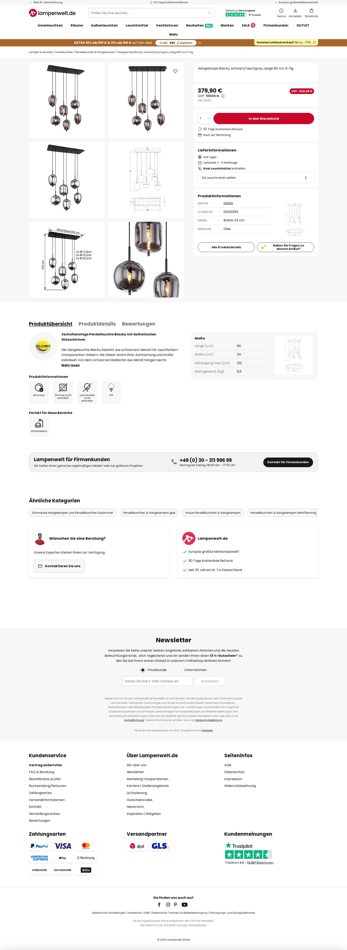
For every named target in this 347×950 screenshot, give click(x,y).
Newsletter (135, 772)
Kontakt (35, 806)
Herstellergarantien (44, 813)
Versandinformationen (47, 800)
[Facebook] (161, 904)
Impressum (233, 779)
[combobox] (152, 12)
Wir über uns (136, 765)
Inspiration (135, 813)
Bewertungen (138, 324)
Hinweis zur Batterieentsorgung (188, 912)
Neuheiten (198, 25)
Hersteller (207, 730)
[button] (67, 180)
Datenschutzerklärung (208, 720)
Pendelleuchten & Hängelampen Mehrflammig (283, 513)
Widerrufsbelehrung (240, 785)
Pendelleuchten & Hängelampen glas (149, 513)
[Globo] (43, 346)
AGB (227, 765)
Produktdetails (97, 324)
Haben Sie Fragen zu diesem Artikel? (288, 247)
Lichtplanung (137, 793)
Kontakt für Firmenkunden (288, 462)
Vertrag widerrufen (45, 765)
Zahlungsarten (40, 793)
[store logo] (52, 13)
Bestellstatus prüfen (45, 779)
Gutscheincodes (139, 800)
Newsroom (135, 806)
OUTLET (302, 25)
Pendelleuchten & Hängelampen (95, 52)
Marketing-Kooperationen (147, 779)
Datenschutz (234, 772)
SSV (176, 43)
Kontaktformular (134, 720)
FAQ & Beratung (41, 772)
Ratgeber (153, 813)
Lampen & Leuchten (41, 52)
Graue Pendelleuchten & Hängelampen (213, 513)
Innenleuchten (64, 52)
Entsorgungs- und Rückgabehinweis (232, 912)
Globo (228, 203)
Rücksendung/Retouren (47, 785)
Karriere (133, 785)
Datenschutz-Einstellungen (108, 912)
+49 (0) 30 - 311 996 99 (206, 460)
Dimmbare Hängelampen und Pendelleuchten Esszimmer (72, 513)
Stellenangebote (155, 785)
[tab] (50, 324)
